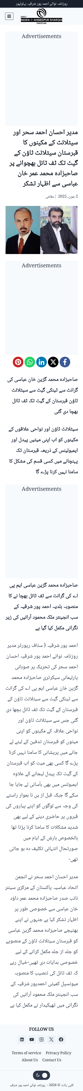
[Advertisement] (41, 84)
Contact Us (51, 1060)
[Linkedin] (22, 1039)
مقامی (49, 197)
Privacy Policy (58, 1053)
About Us (30, 1060)
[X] (53, 362)
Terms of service (26, 1053)
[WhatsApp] (29, 362)
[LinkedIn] (41, 362)
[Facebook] (65, 362)
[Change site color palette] (41, 1075)
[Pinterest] (18, 362)
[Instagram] (41, 1039)
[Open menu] (9, 16)
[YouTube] (31, 1039)
